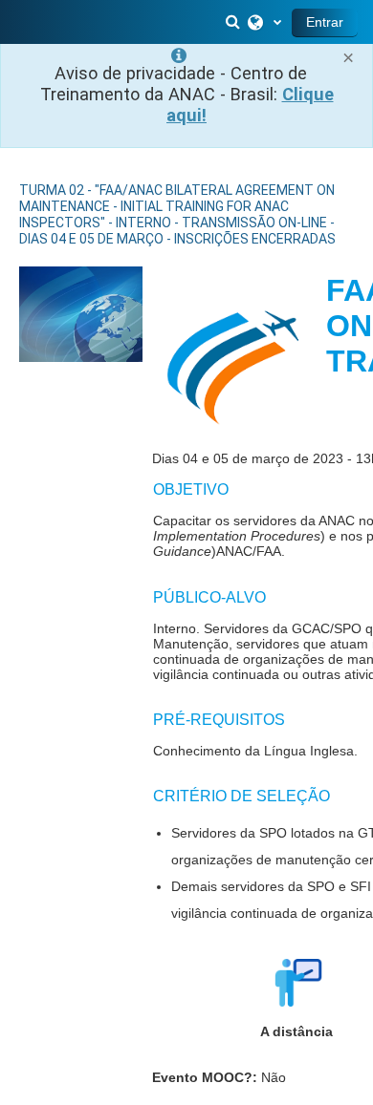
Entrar (324, 22)
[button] (234, 22)
